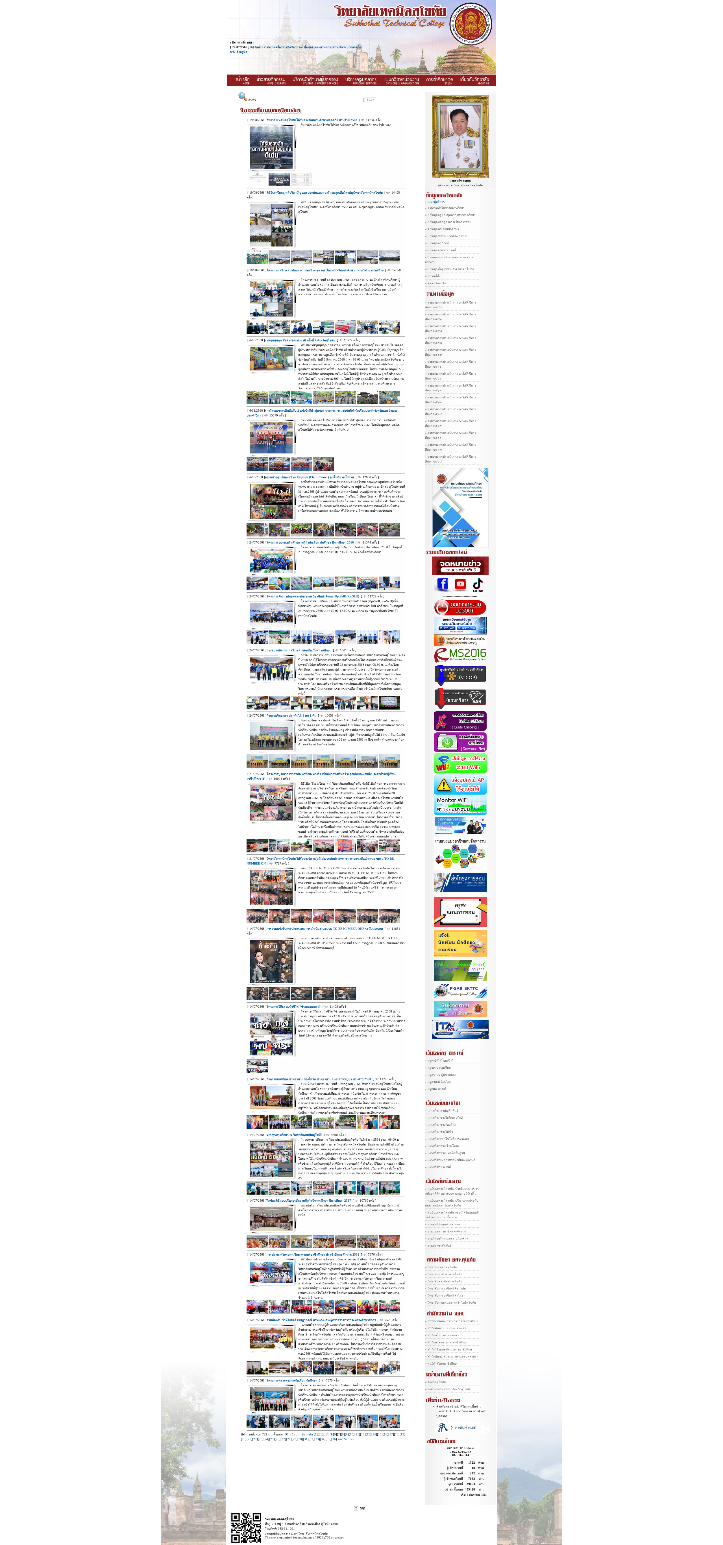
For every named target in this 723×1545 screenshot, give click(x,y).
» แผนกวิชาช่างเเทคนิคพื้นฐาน (445, 1153)
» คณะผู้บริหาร (435, 201)
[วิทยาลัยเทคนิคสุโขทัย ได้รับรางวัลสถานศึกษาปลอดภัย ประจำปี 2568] (271, 167)
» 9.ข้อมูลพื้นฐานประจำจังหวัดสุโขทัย (449, 269)
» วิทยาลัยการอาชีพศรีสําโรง (444, 1295)
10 (351, 1434)
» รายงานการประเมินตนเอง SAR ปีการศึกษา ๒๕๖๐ (450, 364)
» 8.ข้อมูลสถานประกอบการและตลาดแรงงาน (449, 260)
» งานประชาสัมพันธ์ (438, 1245)
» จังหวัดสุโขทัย (435, 1382)
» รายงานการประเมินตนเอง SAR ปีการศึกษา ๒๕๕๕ (450, 305)
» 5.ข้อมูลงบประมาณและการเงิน (446, 236)
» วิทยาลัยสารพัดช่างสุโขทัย (443, 1281)
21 (249, 1439)
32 (311, 1439)
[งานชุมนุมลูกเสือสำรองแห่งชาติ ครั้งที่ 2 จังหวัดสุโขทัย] (271, 369)
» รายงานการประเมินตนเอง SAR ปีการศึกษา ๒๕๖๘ (450, 459)
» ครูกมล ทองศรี (436, 1088)
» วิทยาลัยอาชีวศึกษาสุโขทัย (443, 1274)
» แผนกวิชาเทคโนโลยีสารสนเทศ (447, 1138)
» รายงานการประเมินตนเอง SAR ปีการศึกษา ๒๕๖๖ (450, 435)
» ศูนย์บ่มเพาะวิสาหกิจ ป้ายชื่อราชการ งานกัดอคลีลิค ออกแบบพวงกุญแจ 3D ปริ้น (452, 1191)
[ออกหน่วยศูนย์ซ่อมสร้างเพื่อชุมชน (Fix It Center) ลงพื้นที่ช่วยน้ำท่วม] (271, 518)
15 (380, 1434)
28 (289, 1439)
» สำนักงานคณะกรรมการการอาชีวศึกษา (451, 1321)
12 (363, 1434)
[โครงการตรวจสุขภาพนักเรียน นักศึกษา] (271, 1409)
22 (255, 1439)
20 (243, 1439)
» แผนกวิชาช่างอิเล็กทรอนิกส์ (444, 1117)
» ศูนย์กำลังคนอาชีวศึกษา (441, 1363)
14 (374, 1434)
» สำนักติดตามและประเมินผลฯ (445, 1328)
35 (328, 1439)
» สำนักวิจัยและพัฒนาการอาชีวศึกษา (449, 1349)
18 (396, 1434)
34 (323, 1439)
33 (317, 1439)
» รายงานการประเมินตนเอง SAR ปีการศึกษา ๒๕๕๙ (450, 352)
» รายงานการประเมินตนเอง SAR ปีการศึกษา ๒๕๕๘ (450, 340)
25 (272, 1439)
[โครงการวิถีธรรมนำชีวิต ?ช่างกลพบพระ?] (271, 1054)
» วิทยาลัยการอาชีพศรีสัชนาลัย (445, 1288)
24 (266, 1439)
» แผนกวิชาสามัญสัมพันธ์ (441, 1110)
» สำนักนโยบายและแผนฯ (442, 1335)
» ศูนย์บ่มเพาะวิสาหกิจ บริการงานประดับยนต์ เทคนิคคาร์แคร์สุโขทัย (451, 1203)
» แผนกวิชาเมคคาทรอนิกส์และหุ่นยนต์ (450, 1160)
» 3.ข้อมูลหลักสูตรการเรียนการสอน (448, 222)
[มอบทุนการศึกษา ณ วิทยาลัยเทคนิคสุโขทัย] (271, 1176)
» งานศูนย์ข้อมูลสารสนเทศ (442, 1224)
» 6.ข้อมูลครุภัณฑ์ (437, 243)
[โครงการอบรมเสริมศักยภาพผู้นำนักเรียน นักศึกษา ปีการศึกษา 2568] (271, 571)
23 (260, 1439)
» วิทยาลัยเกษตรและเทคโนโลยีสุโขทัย (450, 1302)
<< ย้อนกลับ (306, 1434)
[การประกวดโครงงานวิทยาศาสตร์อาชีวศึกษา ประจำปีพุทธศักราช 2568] (271, 1282)
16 (385, 1434)
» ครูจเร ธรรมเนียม (438, 1067)
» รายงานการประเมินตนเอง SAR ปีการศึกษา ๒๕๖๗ (450, 447)
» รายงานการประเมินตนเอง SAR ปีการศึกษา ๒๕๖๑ (450, 376)
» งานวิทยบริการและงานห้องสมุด (447, 1238)
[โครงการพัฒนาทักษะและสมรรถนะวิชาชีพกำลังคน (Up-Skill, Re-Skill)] (271, 625)
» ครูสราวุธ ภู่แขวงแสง (440, 1074)
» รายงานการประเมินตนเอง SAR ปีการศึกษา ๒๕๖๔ (450, 412)
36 (334, 1439)
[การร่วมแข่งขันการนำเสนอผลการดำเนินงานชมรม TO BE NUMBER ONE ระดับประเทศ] (271, 981)
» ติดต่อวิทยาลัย (435, 283)
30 (300, 1439)
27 (283, 1439)
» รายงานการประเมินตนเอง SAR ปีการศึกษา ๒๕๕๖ (450, 317)
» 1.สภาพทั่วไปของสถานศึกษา (445, 208)
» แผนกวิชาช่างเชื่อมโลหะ (442, 1145)
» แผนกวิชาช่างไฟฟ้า (439, 1131)
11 (357, 1434)
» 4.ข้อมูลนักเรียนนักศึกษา (442, 229)
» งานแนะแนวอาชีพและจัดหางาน (447, 1231)
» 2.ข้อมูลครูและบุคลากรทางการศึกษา (450, 215)
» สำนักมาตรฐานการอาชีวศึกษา (446, 1342)
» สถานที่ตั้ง (432, 276)
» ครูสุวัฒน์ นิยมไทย (438, 1081)
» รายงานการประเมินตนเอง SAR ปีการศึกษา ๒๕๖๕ (450, 423)
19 (402, 1434)
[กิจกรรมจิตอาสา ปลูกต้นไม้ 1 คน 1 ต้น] (271, 749)
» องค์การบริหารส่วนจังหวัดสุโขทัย (448, 1389)
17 (391, 1434)
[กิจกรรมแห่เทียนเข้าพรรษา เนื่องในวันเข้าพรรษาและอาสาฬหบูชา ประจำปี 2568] (271, 1108)
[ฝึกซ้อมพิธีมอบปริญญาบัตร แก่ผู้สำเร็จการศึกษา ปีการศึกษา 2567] (271, 1229)
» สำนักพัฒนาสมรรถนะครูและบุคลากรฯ (451, 1356)
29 (294, 1439)
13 (368, 1434)
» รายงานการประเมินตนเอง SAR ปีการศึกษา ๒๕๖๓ (450, 400)
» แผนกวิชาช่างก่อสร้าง (440, 1124)
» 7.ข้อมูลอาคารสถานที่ (440, 250)
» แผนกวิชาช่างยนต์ (438, 1167)
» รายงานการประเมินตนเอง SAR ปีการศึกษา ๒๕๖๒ (450, 388)
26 (277, 1439)
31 (306, 1439)
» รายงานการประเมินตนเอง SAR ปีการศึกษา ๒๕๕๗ (450, 329)
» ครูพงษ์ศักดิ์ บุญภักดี (439, 1060)
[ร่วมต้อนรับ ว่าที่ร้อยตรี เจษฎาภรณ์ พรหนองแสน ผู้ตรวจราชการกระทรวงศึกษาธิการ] (271, 1347)
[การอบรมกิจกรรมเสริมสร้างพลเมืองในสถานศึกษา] (271, 679)
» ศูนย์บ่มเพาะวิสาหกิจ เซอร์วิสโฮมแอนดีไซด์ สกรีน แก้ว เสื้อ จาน (452, 1215)
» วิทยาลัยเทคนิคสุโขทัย (441, 1267)
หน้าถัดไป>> (345, 1439)
